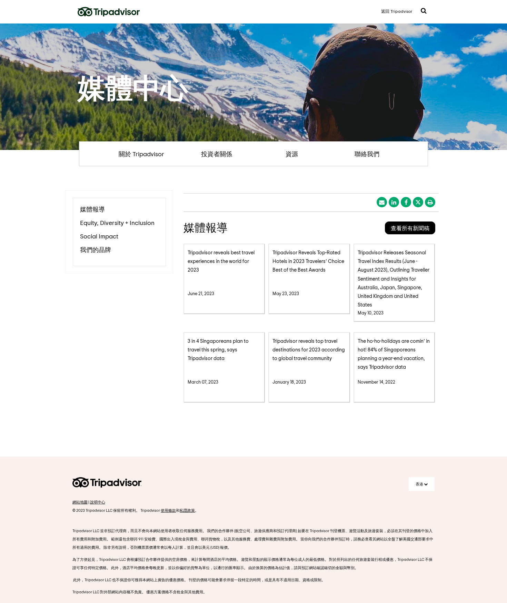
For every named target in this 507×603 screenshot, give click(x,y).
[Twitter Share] (418, 202)
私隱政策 (187, 510)
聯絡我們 (367, 154)
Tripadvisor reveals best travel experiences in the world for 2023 (221, 261)
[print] (430, 202)
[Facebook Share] (406, 202)
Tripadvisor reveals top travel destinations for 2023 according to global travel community (308, 349)
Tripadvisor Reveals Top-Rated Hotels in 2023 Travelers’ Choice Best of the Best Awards (308, 261)
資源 (292, 154)
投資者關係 (216, 154)
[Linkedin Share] (394, 202)
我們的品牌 (95, 249)
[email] (382, 202)
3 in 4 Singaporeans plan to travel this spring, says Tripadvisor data (218, 349)
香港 (420, 484)
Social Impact (99, 236)
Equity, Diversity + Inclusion (117, 222)
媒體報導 (92, 209)
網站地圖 (80, 502)
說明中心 (97, 502)
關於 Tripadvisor (141, 154)
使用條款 (168, 510)
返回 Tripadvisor (396, 11)
